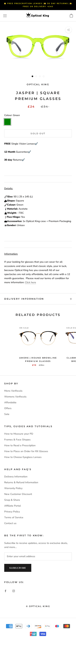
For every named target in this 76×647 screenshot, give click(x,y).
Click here (30, 282)
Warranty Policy (13, 488)
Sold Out (38, 133)
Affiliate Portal (12, 505)
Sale (6, 414)
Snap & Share (12, 500)
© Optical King (38, 606)
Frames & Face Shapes (17, 439)
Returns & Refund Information (21, 482)
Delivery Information (24, 298)
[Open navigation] (5, 16)
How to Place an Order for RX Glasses (26, 451)
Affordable (10, 402)
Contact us (10, 523)
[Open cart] (71, 16)
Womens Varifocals (15, 396)
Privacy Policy (12, 511)
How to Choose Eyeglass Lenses (23, 457)
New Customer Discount (18, 494)
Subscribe (17, 568)
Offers (7, 408)
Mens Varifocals (13, 390)
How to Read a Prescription (20, 445)
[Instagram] (13, 591)
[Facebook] (5, 591)
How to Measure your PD (18, 433)
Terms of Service (13, 517)
